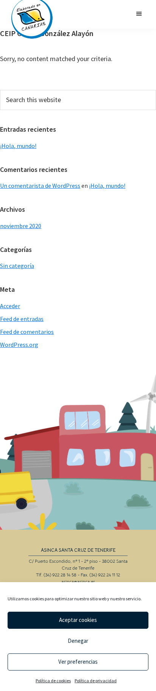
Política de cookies (53, 680)
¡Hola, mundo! (18, 146)
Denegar (78, 640)
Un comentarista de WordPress (40, 185)
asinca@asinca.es (78, 581)
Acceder (10, 306)
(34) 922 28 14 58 (60, 575)
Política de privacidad (96, 680)
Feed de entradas (22, 319)
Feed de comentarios (27, 331)
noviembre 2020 (20, 226)
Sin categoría (17, 265)
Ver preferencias (78, 661)
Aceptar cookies (78, 619)
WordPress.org (19, 344)
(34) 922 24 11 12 (104, 575)
